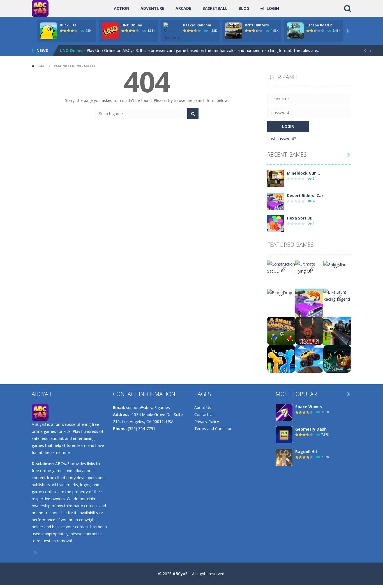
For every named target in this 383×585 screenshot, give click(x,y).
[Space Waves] (284, 412)
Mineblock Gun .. (303, 173)
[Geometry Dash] (284, 434)
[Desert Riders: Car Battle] (275, 201)
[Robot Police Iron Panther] (337, 358)
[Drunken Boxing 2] (281, 358)
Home (41, 66)
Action (121, 8)
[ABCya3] (40, 8)
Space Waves (308, 406)
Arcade (183, 8)
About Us (202, 407)
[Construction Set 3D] (281, 267)
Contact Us (204, 414)
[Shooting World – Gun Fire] (337, 330)
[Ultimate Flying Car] (309, 267)
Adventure (152, 8)
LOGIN (273, 8)
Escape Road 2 (319, 25)
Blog (244, 8)
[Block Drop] (279, 292)
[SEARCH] (193, 113)
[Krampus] (309, 330)
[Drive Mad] (309, 358)
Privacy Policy (206, 421)
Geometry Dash (311, 429)
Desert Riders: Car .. (307, 195)
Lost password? (281, 138)
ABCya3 (180, 573)
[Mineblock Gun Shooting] (275, 178)
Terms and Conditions (214, 428)
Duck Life (68, 25)
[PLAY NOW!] (48, 30)
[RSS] (36, 553)
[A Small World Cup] (281, 330)
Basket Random (197, 25)
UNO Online (131, 25)
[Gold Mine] (334, 264)
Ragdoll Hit (306, 451)
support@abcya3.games (148, 407)
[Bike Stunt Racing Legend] (337, 295)
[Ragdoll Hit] (284, 457)
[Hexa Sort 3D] (275, 223)
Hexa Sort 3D (300, 218)
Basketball (214, 8)
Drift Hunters (257, 25)
